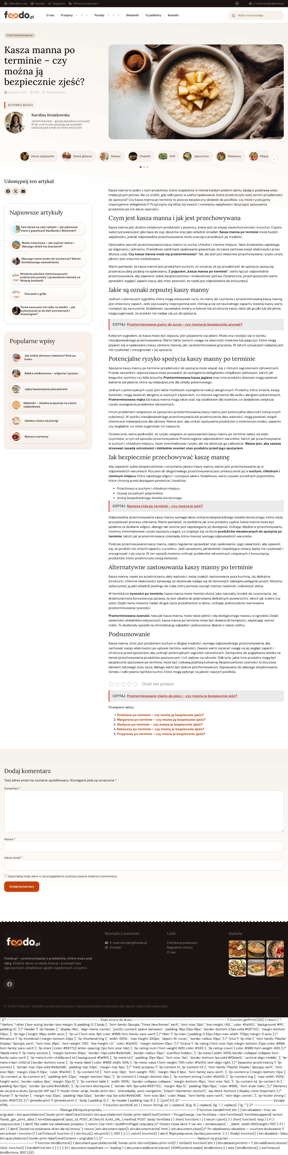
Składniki (132, 15)
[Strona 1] (141, 167)
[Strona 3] (147, 167)
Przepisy (67, 15)
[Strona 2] (144, 167)
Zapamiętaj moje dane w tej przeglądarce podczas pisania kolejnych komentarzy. (62, 876)
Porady (99, 15)
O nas (50, 15)
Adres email (13, 857)
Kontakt (173, 15)
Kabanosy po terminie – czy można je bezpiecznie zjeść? (160, 729)
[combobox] (256, 15)
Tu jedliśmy (153, 15)
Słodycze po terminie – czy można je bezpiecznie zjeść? (160, 724)
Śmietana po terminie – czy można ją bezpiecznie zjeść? (160, 715)
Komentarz (12, 788)
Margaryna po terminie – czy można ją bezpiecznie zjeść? (161, 720)
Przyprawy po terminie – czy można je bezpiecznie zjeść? (161, 734)
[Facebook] (237, 3)
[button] (8, 191)
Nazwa (10, 839)
